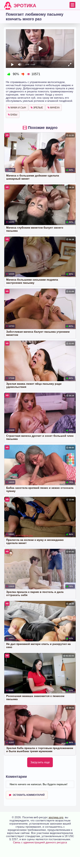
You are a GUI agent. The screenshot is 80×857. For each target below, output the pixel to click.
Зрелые (38, 107)
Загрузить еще (40, 762)
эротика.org (56, 817)
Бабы (13, 114)
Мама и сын (18, 107)
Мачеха (55, 107)
